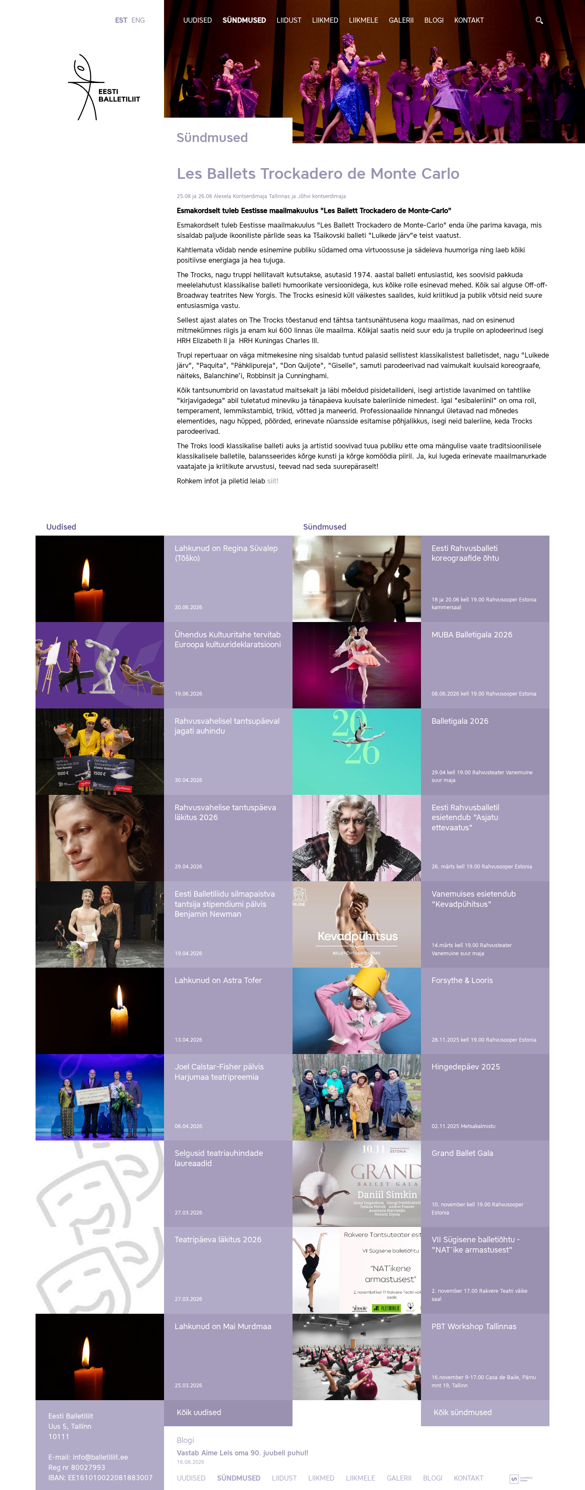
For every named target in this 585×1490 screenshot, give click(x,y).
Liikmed (325, 21)
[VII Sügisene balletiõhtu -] (356, 1270)
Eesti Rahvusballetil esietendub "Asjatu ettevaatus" (465, 818)
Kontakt (469, 21)
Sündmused (244, 21)
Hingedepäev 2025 (466, 1067)
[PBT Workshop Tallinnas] (356, 1357)
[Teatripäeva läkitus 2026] (100, 1270)
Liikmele (363, 21)
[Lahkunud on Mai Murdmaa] (100, 1357)
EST (121, 21)
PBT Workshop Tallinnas (474, 1327)
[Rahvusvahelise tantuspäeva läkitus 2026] (100, 838)
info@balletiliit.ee (100, 1457)
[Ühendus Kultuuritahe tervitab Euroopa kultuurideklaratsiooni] (100, 665)
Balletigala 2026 (460, 722)
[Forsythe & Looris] (356, 1011)
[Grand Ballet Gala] (356, 1183)
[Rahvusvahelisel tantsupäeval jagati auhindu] (100, 751)
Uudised (197, 21)
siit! (273, 481)
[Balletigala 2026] (356, 751)
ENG (138, 21)
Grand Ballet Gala (462, 1154)
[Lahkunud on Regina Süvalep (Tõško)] (100, 579)
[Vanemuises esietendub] (356, 924)
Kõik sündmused (463, 1413)
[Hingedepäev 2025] (356, 1097)
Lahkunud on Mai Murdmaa (223, 1327)
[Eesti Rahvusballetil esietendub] (356, 838)
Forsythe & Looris (462, 981)
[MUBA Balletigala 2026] (356, 665)
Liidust (289, 21)
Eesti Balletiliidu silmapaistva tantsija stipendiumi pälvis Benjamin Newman (225, 904)
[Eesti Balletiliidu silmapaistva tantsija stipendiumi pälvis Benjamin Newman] (100, 924)
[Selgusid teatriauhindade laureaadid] (100, 1183)
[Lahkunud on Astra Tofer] (100, 1011)
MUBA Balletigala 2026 (472, 635)
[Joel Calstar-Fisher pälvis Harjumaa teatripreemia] (100, 1097)
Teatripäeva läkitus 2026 (218, 1240)
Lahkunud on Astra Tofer (218, 981)
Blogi (434, 21)
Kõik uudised (199, 1413)
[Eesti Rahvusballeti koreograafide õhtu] (356, 579)
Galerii (401, 21)
